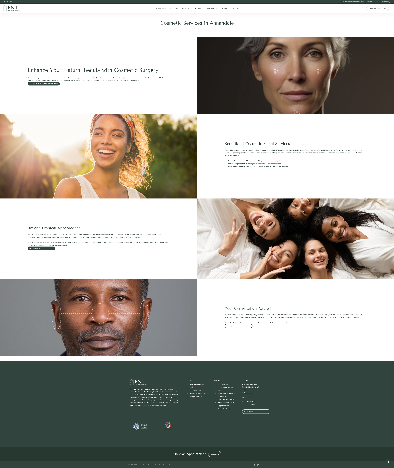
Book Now (215, 454)
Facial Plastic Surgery (226, 402)
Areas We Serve (224, 409)
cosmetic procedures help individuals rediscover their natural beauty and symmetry (59, 237)
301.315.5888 (248, 392)
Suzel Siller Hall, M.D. (197, 390)
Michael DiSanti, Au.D (198, 393)
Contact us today (231, 323)
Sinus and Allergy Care (226, 399)
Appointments (223, 406)
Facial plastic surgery (344, 150)
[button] (44, 83)
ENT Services (223, 384)
